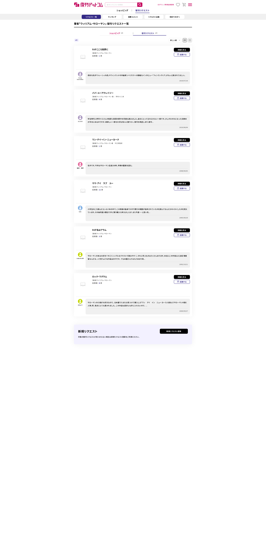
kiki (80, 211)
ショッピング (122, 10)
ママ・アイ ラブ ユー (102, 183)
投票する (183, 54)
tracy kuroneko (80, 78)
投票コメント (133, 17)
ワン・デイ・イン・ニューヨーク (105, 139)
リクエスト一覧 (91, 17)
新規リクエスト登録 (173, 331)
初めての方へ (175, 17)
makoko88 (80, 258)
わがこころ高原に (100, 49)
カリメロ (80, 121)
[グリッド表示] (190, 40)
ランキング (112, 17)
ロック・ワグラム (99, 276)
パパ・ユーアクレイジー (102, 92)
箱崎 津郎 (80, 168)
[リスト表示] (185, 40)
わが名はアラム (99, 229)
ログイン (160, 5)
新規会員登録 (169, 5)
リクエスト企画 (154, 17)
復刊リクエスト (142, 10)
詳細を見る (182, 50)
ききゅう (80, 305)
